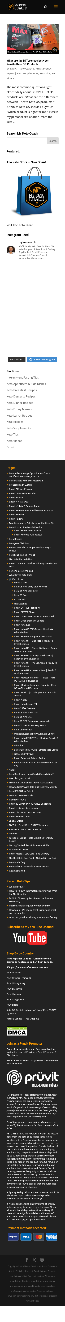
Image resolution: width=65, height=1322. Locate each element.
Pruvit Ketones (16, 514)
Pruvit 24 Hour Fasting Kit (27, 607)
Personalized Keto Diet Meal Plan (26, 480)
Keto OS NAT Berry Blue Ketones (30, 586)
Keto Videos (14, 441)
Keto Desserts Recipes (21, 396)
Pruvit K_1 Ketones (18, 501)
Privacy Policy (32, 1300)
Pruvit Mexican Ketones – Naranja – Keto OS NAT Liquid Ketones (35, 686)
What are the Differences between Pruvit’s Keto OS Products (28, 62)
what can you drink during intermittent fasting (33, 917)
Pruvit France (16, 497)
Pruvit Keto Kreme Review (27, 530)
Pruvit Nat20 (20, 699)
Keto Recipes (15, 422)
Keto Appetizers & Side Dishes (26, 384)
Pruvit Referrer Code (19, 816)
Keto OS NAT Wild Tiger (26, 590)
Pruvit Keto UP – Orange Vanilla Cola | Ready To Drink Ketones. (33, 657)
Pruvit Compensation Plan (22, 493)
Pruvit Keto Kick (22, 624)
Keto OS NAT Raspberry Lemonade (32, 721)
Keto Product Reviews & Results (25, 527)
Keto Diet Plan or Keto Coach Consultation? (31, 774)
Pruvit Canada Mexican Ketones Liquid (34, 616)
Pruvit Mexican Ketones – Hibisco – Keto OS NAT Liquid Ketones (34, 679)
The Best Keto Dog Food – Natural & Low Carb (32, 857)
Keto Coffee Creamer (25, 708)
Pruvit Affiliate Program (21, 489)
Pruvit (10, 447)
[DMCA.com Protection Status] (17, 1035)
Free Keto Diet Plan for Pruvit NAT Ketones (31, 782)
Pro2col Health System (20, 484)
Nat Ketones (20, 603)
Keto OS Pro (20, 595)
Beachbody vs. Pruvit (20, 778)
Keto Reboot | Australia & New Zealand (29, 866)
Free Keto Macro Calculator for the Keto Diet (32, 523)
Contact (13, 833)
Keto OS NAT (20, 582)
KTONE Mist (20, 599)
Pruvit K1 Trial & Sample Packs (24, 506)
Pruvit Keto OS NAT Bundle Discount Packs (31, 510)
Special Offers (16, 820)
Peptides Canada (21, 958)
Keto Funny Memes (19, 409)
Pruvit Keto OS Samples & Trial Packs (33, 636)
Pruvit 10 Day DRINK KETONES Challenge (30, 803)
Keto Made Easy (17, 862)
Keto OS (11, 1010)
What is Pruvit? (16, 886)
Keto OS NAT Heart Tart (26, 712)
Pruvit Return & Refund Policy (29, 758)
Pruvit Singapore (15, 999)
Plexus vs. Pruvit (17, 799)
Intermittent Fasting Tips (23, 377)
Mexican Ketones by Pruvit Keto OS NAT (34, 733)
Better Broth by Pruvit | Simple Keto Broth (36, 749)
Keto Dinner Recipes (20, 403)
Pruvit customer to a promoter (25, 808)
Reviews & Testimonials (21, 570)
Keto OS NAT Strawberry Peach (30, 725)
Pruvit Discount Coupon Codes (25, 812)
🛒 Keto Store (16, 579)
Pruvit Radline (16, 518)
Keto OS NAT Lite (23, 716)
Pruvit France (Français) (19, 977)
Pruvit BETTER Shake (24, 612)
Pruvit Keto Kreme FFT (25, 703)
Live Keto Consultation (20, 559)
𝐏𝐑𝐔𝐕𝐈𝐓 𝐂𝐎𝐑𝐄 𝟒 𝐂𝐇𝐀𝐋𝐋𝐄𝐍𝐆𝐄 (25, 829)
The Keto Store (23, 225)
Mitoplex (18, 745)
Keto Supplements (27, 73)
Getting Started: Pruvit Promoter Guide (29, 845)
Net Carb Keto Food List (21, 795)
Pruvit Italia (12, 1004)
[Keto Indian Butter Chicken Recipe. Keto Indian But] (33, 308)
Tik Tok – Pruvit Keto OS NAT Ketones (28, 825)
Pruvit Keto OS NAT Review (28, 534)
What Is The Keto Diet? (20, 574)
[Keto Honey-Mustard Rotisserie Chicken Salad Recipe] (33, 278)
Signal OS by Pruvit (23, 753)
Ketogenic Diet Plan (19, 543)
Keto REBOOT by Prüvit (21, 791)
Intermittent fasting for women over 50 (29, 905)
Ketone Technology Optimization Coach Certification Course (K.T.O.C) (29, 475)
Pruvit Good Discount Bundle (29, 620)
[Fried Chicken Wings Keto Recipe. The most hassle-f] (33, 339)
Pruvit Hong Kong (16, 983)
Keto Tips (45, 73)
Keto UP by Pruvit (23, 729)
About (12, 769)
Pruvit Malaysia (14, 988)
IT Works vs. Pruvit (18, 849)
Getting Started (17, 870)
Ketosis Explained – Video (22, 554)
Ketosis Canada (14, 1018)
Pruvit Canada (14, 972)
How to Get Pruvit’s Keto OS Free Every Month (33, 786)
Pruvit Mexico (14, 994)
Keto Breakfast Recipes (22, 390)
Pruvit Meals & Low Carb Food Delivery (29, 853)
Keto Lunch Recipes (19, 415)
